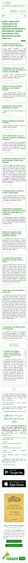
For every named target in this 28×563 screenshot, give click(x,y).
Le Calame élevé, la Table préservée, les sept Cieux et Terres (13, 260)
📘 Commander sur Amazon (14, 541)
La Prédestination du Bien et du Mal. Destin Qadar (13, 192)
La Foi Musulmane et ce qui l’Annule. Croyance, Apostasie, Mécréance (14, 137)
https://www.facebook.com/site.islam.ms (12, 447)
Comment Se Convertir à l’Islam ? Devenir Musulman (13, 44)
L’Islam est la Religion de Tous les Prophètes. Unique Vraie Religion (14, 160)
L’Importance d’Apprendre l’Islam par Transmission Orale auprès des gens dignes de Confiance (14, 211)
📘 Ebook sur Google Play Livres (14, 545)
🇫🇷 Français (14, 11)
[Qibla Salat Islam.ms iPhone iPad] (14, 489)
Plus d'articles (14, 345)
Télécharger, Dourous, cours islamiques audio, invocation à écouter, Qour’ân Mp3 (14, 70)
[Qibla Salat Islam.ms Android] (14, 477)
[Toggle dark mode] (19, 11)
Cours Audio (21, 5)
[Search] (25, 16)
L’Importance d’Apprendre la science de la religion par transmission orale (14, 433)
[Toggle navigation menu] (3, 3)
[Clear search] (22, 16)
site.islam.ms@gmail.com (8, 400)
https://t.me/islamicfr (7, 452)
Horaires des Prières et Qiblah (10, 5)
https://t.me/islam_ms (7, 404)
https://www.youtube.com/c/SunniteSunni (12, 443)
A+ (24, 11)
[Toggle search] (3, 9)
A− (21, 11)
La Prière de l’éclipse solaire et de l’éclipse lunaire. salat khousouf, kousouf (12, 354)
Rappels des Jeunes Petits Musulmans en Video (12, 107)
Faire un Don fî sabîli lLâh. (9, 464)
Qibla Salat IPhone (11, 462)
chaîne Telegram (18, 408)
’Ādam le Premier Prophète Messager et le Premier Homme (12, 88)
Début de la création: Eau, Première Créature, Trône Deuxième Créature (12, 233)
